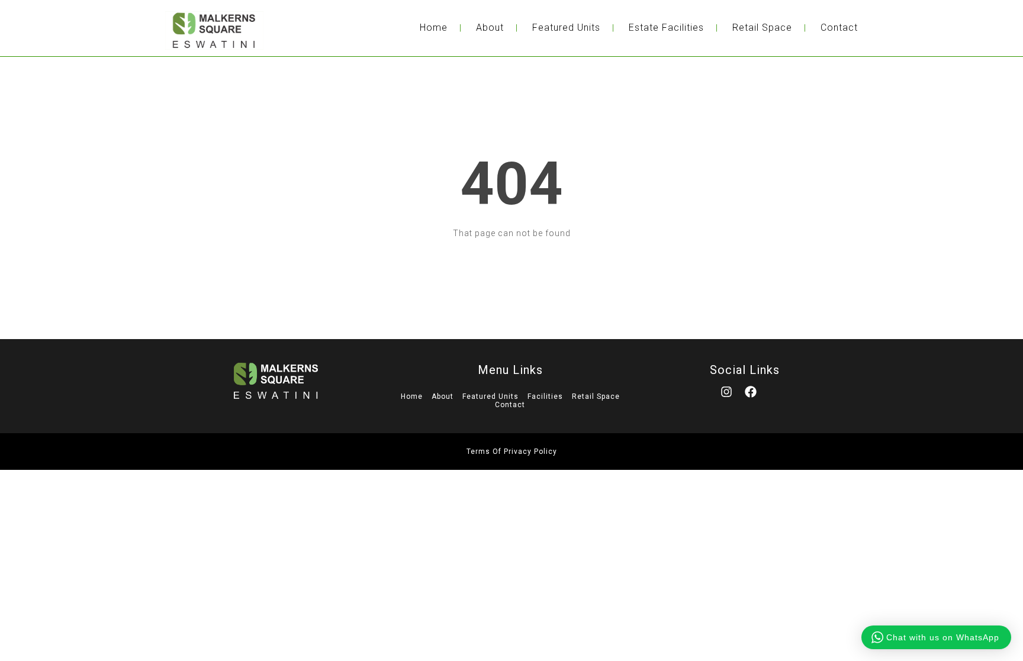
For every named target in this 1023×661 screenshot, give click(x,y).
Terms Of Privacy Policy (512, 451)
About (490, 27)
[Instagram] (732, 398)
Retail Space (762, 27)
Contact (839, 27)
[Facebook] (756, 398)
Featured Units (566, 27)
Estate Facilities (666, 27)
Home (434, 27)
